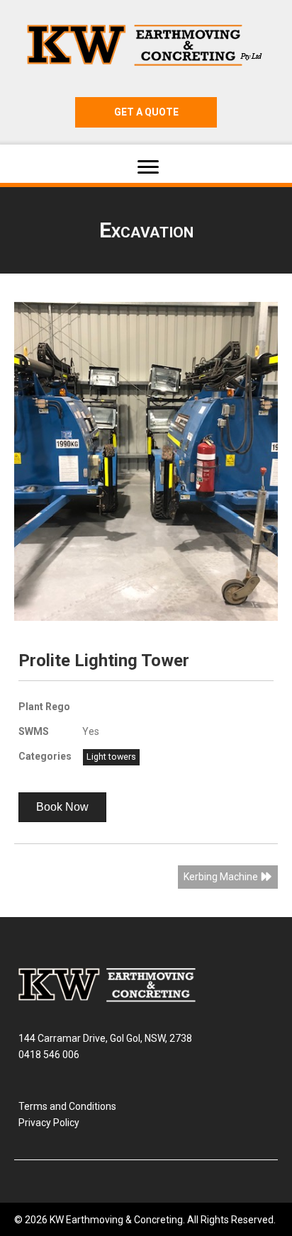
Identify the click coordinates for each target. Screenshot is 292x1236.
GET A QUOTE (146, 112)
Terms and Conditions (67, 1106)
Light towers (111, 756)
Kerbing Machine (222, 876)
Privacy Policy (48, 1122)
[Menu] (148, 167)
